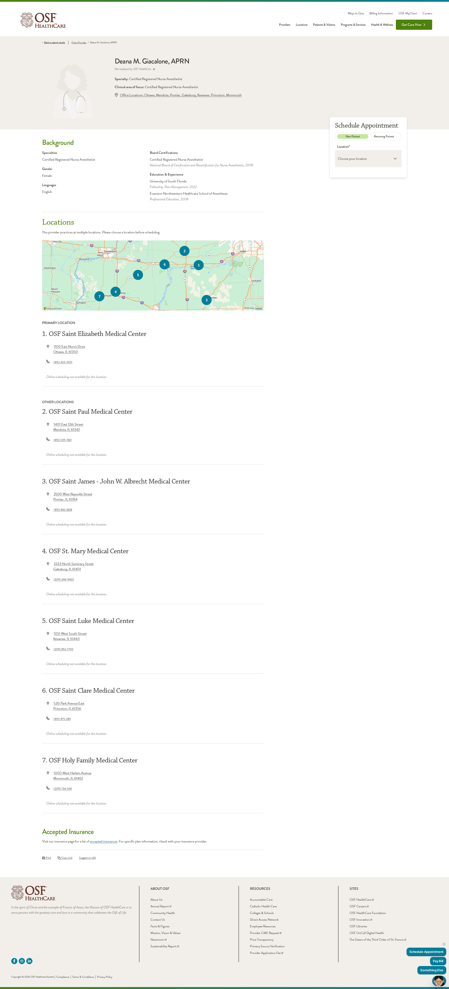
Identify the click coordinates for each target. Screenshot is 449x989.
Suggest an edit (87, 858)
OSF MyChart (407, 13)
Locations (301, 24)
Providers (284, 24)
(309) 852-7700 (63, 649)
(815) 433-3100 (63, 362)
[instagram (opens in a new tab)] (22, 961)
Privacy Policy (104, 977)
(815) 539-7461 (63, 440)
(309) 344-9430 (64, 579)
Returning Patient (384, 136)
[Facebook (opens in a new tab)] (14, 961)
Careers (427, 13)
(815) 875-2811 (62, 719)
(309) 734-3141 (63, 789)
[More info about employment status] (154, 69)
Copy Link (66, 858)
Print (48, 858)
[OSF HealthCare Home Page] (43, 20)
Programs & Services (353, 24)
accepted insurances (103, 841)
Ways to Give (356, 13)
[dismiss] (444, 944)
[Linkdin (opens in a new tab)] (29, 961)
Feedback (258, 308)
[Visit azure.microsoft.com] (53, 308)
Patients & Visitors (324, 24)
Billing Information (381, 13)
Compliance (62, 977)
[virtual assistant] (439, 981)
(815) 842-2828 (63, 510)
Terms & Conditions (83, 977)
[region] (153, 275)
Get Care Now (411, 24)
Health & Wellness (382, 24)
